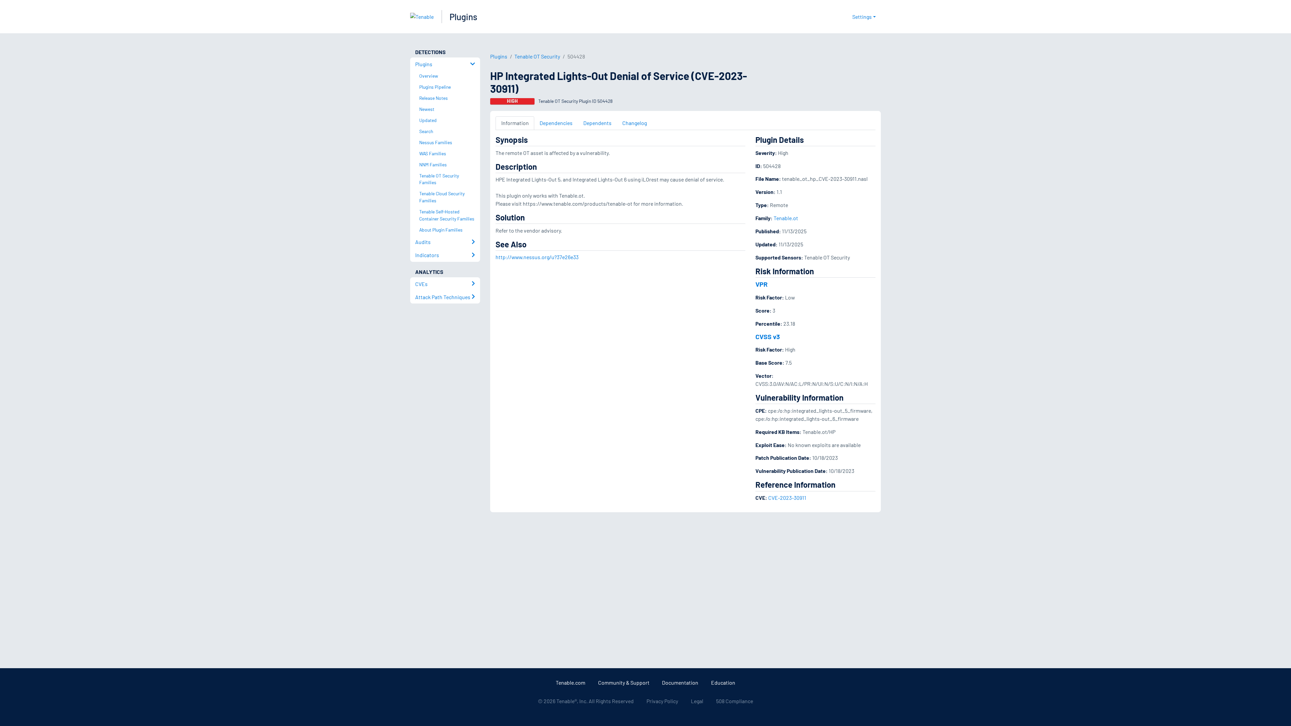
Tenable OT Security (537, 56)
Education (723, 682)
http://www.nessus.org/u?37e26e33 (537, 257)
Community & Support (624, 682)
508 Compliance (734, 701)
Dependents (597, 123)
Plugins (463, 16)
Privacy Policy (662, 701)
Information (515, 123)
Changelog (634, 123)
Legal (697, 701)
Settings (862, 16)
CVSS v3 (767, 336)
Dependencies (556, 123)
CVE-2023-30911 (787, 497)
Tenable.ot (786, 218)
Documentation (680, 682)
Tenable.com (570, 682)
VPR (761, 284)
